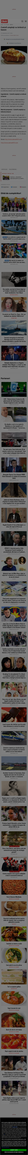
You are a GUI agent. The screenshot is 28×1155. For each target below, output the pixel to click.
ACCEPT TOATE (14, 1150)
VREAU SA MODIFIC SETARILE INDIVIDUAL (14, 1152)
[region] (14, 1136)
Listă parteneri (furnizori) (5, 1147)
